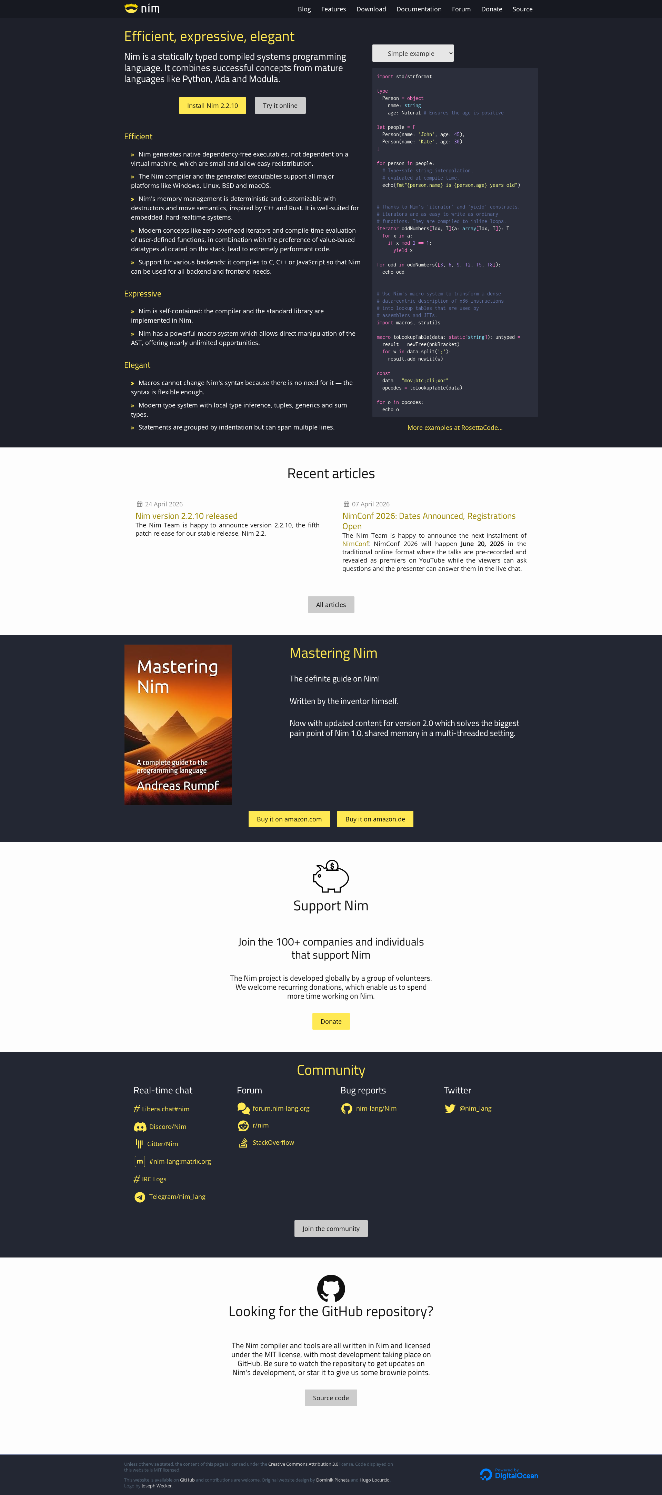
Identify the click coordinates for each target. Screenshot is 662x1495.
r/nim (261, 1125)
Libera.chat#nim (161, 1109)
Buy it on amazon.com (289, 819)
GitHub (187, 1480)
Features (333, 9)
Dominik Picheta (333, 1480)
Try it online (280, 105)
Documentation (419, 9)
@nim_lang (476, 1108)
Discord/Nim (168, 1126)
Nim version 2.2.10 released (187, 515)
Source (523, 9)
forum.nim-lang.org (281, 1108)
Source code (331, 1398)
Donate (491, 9)
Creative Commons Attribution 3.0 (303, 1464)
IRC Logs (150, 1179)
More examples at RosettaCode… (455, 427)
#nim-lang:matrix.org (180, 1161)
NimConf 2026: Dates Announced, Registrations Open (429, 521)
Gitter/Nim (162, 1144)
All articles (331, 604)
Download (371, 9)
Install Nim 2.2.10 (212, 105)
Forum (461, 9)
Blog (304, 9)
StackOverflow (273, 1142)
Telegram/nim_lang (177, 1196)
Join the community (331, 1228)
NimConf (355, 543)
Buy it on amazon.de (375, 819)
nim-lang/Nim (376, 1108)
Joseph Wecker (157, 1486)
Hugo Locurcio (375, 1480)
